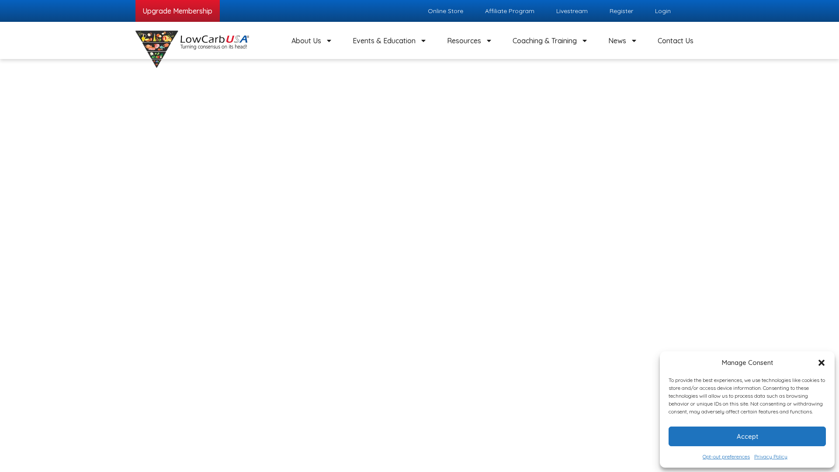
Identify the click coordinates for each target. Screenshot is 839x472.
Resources (464, 40)
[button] (821, 362)
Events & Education (384, 40)
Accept (747, 436)
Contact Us (675, 40)
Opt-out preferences (726, 456)
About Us (306, 40)
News (617, 40)
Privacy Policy (770, 456)
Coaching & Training (545, 40)
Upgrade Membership (177, 11)
